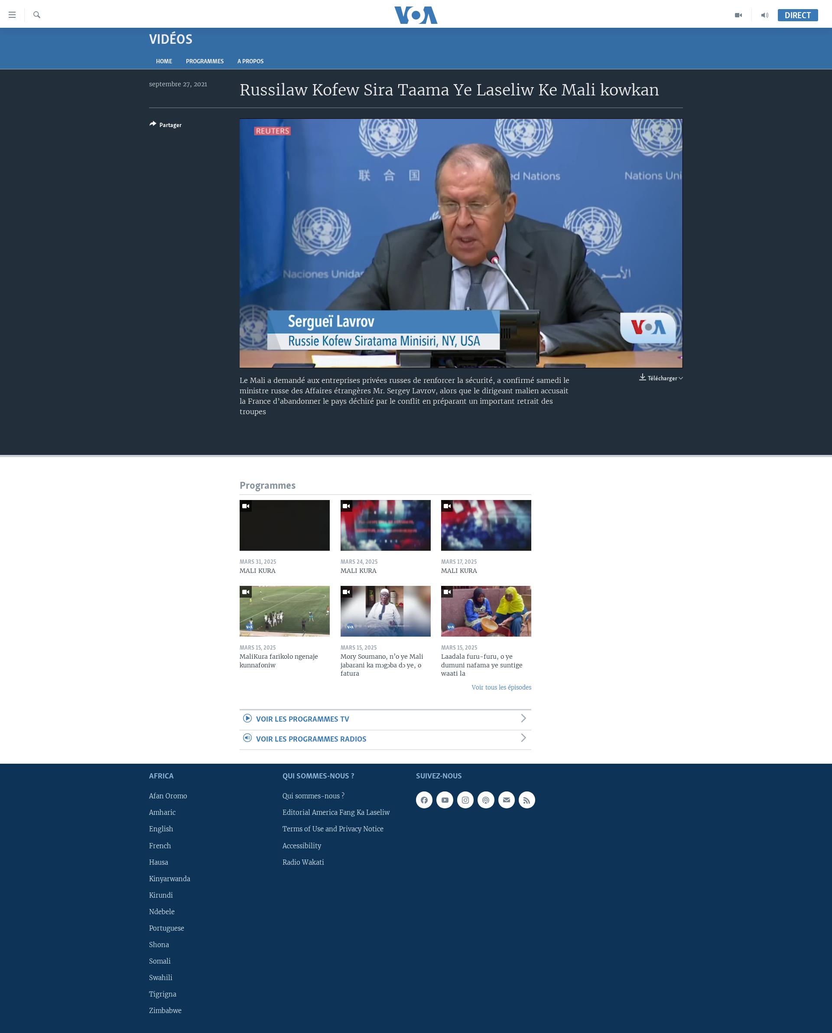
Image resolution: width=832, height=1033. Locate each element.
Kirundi (161, 895)
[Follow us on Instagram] (465, 799)
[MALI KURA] (285, 525)
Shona (159, 945)
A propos (250, 62)
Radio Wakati (303, 862)
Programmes (205, 62)
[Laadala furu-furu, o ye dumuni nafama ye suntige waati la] (486, 611)
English (161, 829)
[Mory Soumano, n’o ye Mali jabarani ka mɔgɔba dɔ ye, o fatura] (386, 611)
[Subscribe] (506, 799)
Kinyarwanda (169, 879)
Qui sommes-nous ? (313, 796)
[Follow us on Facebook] (424, 799)
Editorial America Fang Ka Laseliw (336, 813)
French (160, 846)
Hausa (158, 862)
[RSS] (527, 799)
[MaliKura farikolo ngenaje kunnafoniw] (285, 611)
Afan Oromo (168, 796)
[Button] (166, 126)
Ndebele (162, 912)
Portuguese (166, 928)
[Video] (738, 15)
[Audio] (765, 15)
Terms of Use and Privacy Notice (333, 829)
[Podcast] (486, 799)
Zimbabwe (165, 1011)
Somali (160, 961)
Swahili (160, 978)
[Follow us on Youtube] (444, 799)
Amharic (162, 813)
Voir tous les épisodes (501, 687)
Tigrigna (162, 994)
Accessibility (302, 846)
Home (164, 62)
